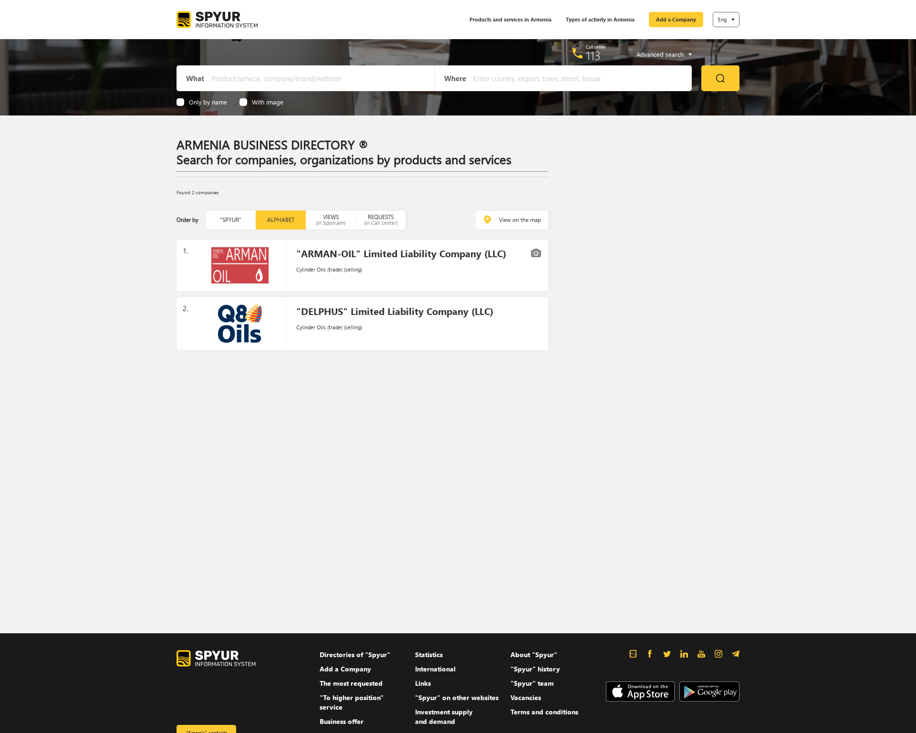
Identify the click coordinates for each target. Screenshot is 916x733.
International (435, 668)
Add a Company (676, 19)
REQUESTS (381, 219)
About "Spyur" (533, 654)
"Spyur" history (535, 668)
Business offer (342, 721)
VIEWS (330, 219)
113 (593, 55)
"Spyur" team (532, 683)
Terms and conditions (544, 711)
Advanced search (660, 54)
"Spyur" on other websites (457, 697)
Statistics (429, 654)
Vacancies (525, 697)
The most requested (351, 683)
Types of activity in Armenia (600, 19)
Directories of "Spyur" (355, 654)
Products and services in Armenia (510, 19)
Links (423, 683)
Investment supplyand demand (444, 716)
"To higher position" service (352, 702)
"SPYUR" (230, 219)
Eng (722, 19)
